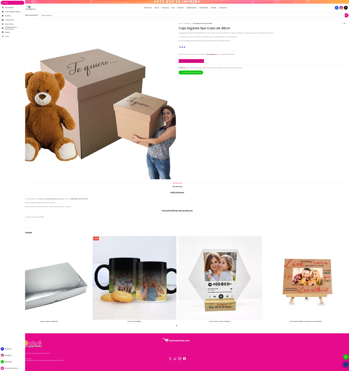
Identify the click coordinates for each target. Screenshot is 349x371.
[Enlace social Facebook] (337, 8)
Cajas (187, 63)
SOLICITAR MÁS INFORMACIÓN (191, 67)
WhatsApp (8, 362)
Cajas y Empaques (229, 63)
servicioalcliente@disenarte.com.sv (51, 199)
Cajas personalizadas (218, 63)
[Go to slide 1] (176, 325)
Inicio (180, 23)
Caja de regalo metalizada (49, 321)
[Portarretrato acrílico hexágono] (220, 278)
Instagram (8, 355)
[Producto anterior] (342, 23)
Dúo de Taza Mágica (134, 321)
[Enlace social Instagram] (341, 8)
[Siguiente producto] (346, 23)
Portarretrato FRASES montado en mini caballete (306, 321)
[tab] (177, 186)
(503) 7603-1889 (79, 199)
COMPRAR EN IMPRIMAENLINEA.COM (191, 56)
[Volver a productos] (344, 23)
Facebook (7, 349)
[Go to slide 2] (178, 325)
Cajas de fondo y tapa (196, 63)
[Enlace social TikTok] (346, 8)
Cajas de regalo (207, 63)
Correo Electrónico (11, 368)
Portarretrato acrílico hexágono (220, 321)
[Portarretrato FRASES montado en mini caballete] (306, 278)
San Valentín (187, 23)
